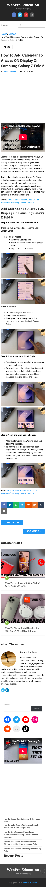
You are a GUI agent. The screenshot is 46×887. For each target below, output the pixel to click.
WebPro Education (23, 5)
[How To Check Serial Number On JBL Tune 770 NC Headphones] (23, 608)
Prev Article (13, 522)
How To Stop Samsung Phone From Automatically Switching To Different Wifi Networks (21, 834)
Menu (5, 25)
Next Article (33, 531)
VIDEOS (7, 47)
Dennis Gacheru (10, 71)
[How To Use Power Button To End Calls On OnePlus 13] (23, 563)
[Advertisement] (23, 99)
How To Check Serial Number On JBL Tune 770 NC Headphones (22, 629)
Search (7, 705)
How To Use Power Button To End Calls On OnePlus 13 (22, 584)
